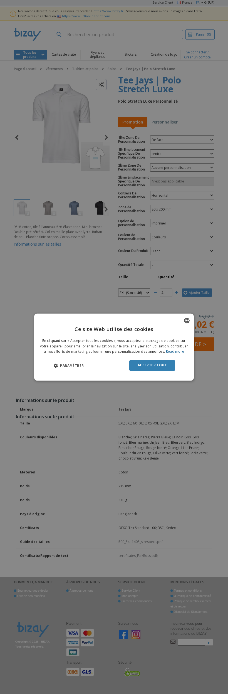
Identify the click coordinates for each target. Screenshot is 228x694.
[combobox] (187, 320)
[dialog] (114, 347)
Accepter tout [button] (152, 365)
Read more (175, 351)
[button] (69, 366)
